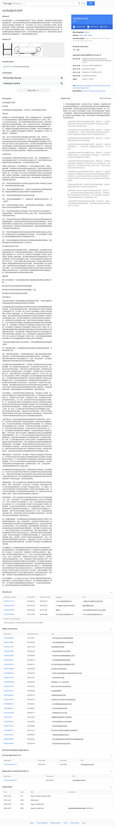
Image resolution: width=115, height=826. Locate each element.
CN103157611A (9, 601)
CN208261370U (9, 677)
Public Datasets (55, 823)
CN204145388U (9, 669)
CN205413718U (9, 726)
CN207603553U (9, 695)
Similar (105, 27)
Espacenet (85, 91)
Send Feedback (42, 823)
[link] (16, 67)
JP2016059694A (9, 682)
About (32, 823)
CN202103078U (9, 743)
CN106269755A (9, 610)
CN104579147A (9, 686)
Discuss (102, 91)
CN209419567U (9, 735)
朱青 (85, 35)
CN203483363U (9, 660)
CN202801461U (9, 691)
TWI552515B (8, 717)
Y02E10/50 (9, 66)
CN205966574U (9, 704)
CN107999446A (9, 614)
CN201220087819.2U (10, 764)
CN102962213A (9, 664)
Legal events (88, 85)
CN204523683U (9, 655)
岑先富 (81, 35)
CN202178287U (9, 642)
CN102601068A (9, 651)
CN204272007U (9, 699)
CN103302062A (9, 605)
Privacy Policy (74, 823)
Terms (65, 823)
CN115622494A (9, 713)
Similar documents (99, 85)
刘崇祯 (89, 35)
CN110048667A (9, 673)
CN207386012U (9, 708)
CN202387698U (9, 739)
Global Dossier (94, 91)
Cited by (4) (79, 85)
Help (83, 823)
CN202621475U (9, 647)
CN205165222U (9, 721)
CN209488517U (9, 730)
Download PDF (80, 27)
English (86, 32)
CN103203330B (9, 638)
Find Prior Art (94, 27)
